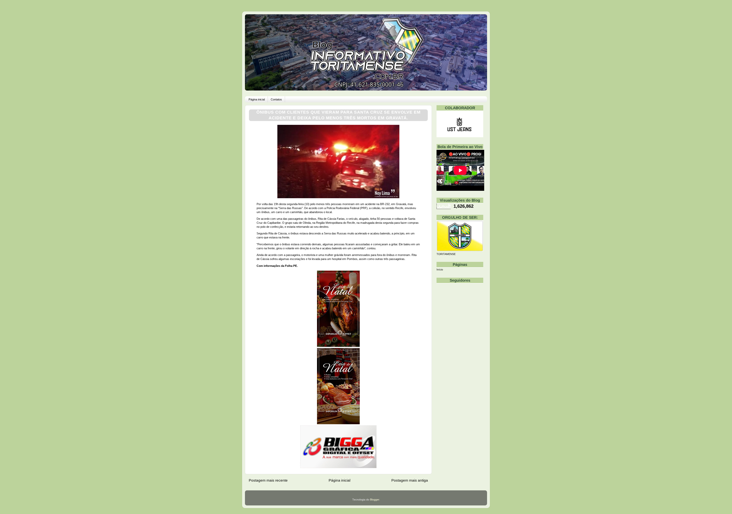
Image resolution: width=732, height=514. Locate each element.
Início (440, 269)
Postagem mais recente (268, 480)
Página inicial (257, 99)
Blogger (374, 499)
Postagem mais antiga (409, 480)
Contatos (276, 99)
